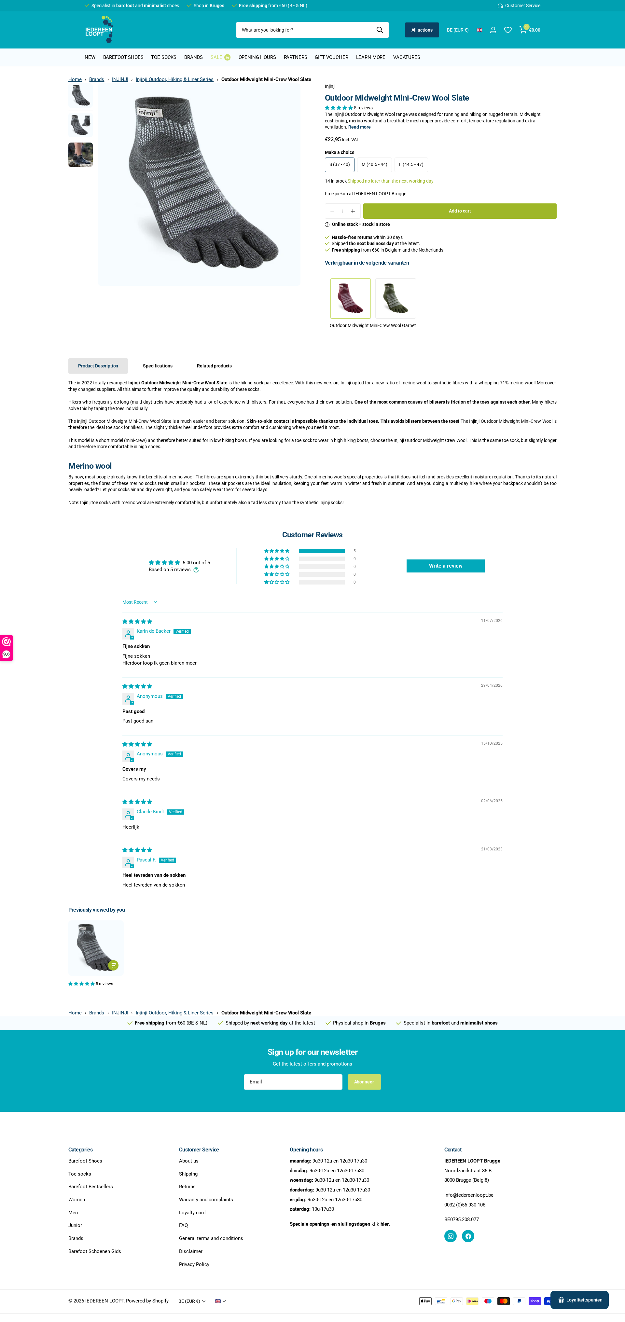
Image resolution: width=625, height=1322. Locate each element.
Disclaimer (190, 1251)
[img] (137, 622)
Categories (80, 1150)
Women (76, 1200)
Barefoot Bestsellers (90, 1187)
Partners (295, 57)
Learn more (371, 57)
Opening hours (257, 57)
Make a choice (339, 152)
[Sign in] (493, 30)
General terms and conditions (211, 1238)
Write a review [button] (446, 566)
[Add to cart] (113, 965)
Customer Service (199, 1150)
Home (75, 79)
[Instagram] (450, 1236)
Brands (193, 57)
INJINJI (120, 79)
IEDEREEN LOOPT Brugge (380, 193)
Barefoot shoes (123, 57)
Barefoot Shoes (85, 1161)
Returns (187, 1187)
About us (189, 1161)
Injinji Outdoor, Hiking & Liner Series (175, 79)
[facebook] (468, 1236)
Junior (75, 1225)
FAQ (183, 1225)
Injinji (330, 86)
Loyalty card (192, 1212)
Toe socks (163, 57)
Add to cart (460, 210)
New (90, 57)
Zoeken (380, 30)
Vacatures (406, 57)
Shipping (188, 1174)
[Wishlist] (507, 30)
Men (73, 1212)
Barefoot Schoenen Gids (94, 1251)
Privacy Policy (194, 1264)
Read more (359, 127)
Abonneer (364, 1081)
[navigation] (80, 95)
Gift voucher (331, 57)
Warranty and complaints (206, 1200)
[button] (339, 107)
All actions (422, 30)
